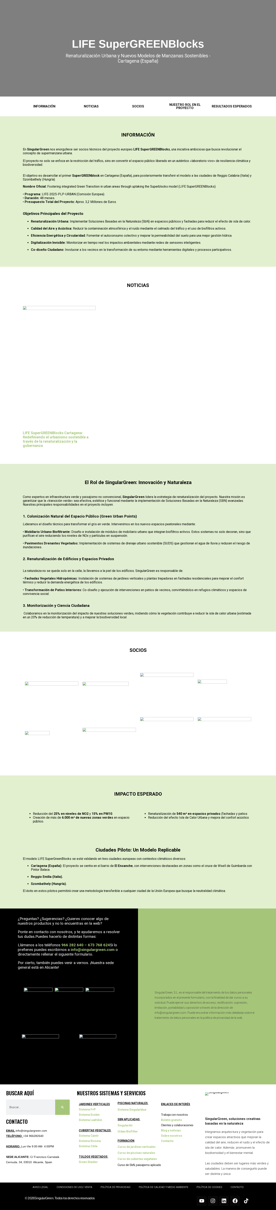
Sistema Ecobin (89, 1114)
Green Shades (88, 1162)
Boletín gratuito (171, 1120)
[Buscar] (62, 1107)
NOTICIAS (91, 106)
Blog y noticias (171, 1130)
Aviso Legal (40, 1187)
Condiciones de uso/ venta (74, 1187)
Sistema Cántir (89, 1135)
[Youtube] (202, 1201)
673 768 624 (99, 945)
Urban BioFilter (128, 1131)
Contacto (167, 1141)
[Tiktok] (246, 1201)
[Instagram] (213, 1201)
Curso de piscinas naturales (136, 1152)
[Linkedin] (224, 1201)
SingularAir (125, 1125)
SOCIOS (138, 106)
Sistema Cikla (88, 1146)
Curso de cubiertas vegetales (137, 1159)
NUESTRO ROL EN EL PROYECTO (185, 106)
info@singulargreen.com (93, 949)
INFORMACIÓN (44, 106)
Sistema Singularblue (132, 1109)
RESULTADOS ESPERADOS (232, 106)
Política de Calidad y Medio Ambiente (163, 1187)
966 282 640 (72, 945)
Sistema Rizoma (90, 1141)
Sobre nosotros (171, 1135)
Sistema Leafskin (90, 1120)
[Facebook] (235, 1201)
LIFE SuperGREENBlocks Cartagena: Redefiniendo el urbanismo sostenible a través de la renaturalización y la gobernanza (55, 439)
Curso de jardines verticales (137, 1146)
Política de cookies (209, 1187)
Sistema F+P (87, 1109)
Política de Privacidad (116, 1187)
